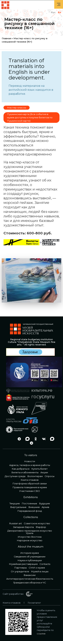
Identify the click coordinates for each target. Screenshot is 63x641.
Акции (44, 472)
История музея (29, 552)
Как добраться (20, 468)
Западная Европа (23, 527)
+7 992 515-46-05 (10, 439)
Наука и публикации (30, 560)
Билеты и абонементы (24, 472)
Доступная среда (15, 476)
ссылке (41, 633)
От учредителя (20, 571)
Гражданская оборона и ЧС (29, 582)
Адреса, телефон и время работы (29, 465)
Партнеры (20, 567)
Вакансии (30, 575)
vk (43, 439)
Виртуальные (18, 507)
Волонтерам (35, 476)
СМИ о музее (37, 567)
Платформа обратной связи (29, 483)
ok (34, 439)
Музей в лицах (39, 571)
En (59, 12)
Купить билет (39, 468)
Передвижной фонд (29, 511)
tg (18, 439)
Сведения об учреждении (29, 556)
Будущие (44, 503)
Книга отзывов (29, 479)
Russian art (15, 523)
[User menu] (58, 4)
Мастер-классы (16, 107)
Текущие (14, 503)
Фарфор (41, 527)
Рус (53, 12)
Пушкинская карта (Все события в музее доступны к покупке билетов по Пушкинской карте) (29, 117)
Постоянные (29, 503)
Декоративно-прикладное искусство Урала (29, 531)
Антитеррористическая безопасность (29, 578)
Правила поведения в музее (29, 487)
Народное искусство (29, 540)
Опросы (49, 476)
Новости (29, 461)
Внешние (34, 507)
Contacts (45, 564)
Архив (45, 507)
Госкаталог (34, 602)
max (26, 439)
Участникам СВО (29, 491)
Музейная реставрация (23, 564)
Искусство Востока (29, 536)
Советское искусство (37, 523)
